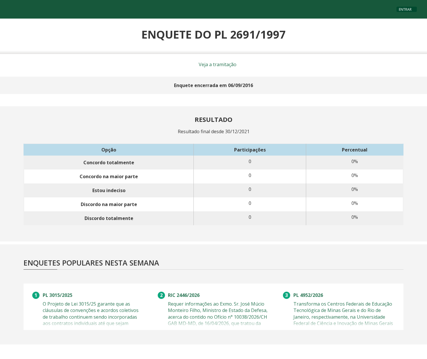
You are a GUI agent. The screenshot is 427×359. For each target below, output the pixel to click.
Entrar (405, 9)
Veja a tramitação (217, 64)
